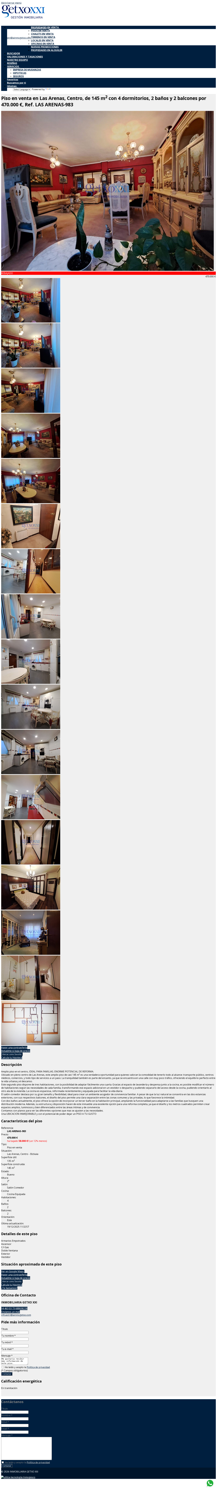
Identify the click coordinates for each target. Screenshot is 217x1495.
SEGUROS (18, 76)
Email (5, 1428)
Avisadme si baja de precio (15, 1050)
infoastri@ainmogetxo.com (16, 37)
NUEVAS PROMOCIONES (45, 47)
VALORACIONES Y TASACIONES (25, 56)
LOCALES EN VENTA (42, 40)
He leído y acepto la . (27, 1367)
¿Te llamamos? (9, 1288)
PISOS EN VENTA (40, 30)
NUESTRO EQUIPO (17, 60)
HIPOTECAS (19, 73)
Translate (57, 89)
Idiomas (12, 86)
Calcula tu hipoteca (11, 1057)
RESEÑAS (12, 63)
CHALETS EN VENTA (42, 34)
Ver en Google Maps (12, 1271)
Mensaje (7, 1355)
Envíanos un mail (10, 1311)
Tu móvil (7, 1342)
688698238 (21, 1308)
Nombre (6, 1415)
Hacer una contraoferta (14, 1047)
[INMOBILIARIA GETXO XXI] (23, 18)
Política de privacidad (38, 1367)
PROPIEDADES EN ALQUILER (46, 50)
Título (4, 1329)
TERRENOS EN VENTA (43, 37)
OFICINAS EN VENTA (42, 43)
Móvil (5, 1422)
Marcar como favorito (12, 1054)
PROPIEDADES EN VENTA (45, 27)
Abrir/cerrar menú (11, 2)
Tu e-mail (7, 1349)
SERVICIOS (13, 66)
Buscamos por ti (16, 82)
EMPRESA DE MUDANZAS (27, 69)
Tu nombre (8, 1335)
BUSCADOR (13, 53)
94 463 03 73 (8, 1308)
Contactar (6, 1374)
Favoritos (12, 79)
